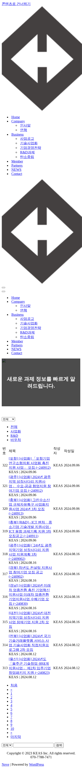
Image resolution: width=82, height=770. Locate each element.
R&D (14, 436)
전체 (13, 427)
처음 (13, 685)
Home (15, 117)
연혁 (23, 130)
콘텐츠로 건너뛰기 (16, 4)
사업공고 (27, 138)
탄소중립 (27, 157)
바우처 (15, 440)
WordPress (36, 764)
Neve (5, 764)
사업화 (15, 431)
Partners (17, 165)
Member (17, 161)
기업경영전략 (30, 148)
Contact (16, 174)
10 (12, 729)
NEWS (16, 169)
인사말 (25, 125)
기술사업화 (29, 143)
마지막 (15, 737)
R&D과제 (27, 152)
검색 (59, 745)
